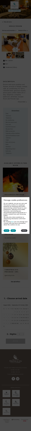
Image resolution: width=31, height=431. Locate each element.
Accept (6, 230)
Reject (13, 230)
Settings (24, 230)
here (12, 222)
